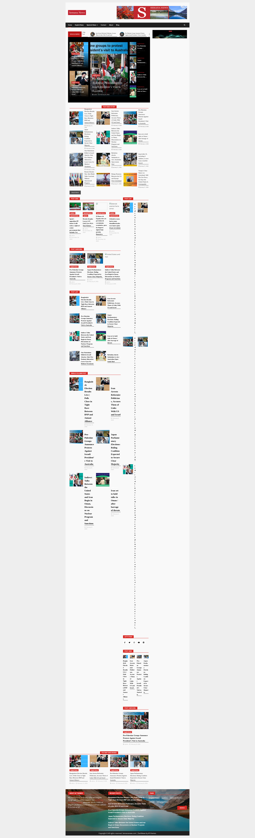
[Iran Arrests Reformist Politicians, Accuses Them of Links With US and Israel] (103, 118)
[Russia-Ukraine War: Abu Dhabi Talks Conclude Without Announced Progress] (76, 179)
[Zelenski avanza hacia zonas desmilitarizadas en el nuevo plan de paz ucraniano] (115, 206)
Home (70, 25)
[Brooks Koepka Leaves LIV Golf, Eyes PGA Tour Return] (88, 206)
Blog (117, 25)
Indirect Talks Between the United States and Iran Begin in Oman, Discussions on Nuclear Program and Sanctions (126, 825)
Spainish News (91, 25)
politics (72, 213)
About (111, 25)
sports (85, 216)
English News (79, 25)
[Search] (184, 25)
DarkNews (142, 833)
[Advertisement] (152, 12)
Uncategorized (162, 802)
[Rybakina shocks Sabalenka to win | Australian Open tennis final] (103, 159)
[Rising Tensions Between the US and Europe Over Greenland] (103, 179)
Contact (103, 25)
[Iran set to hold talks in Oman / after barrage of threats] (133, 77)
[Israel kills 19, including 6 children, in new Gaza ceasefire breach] (130, 159)
